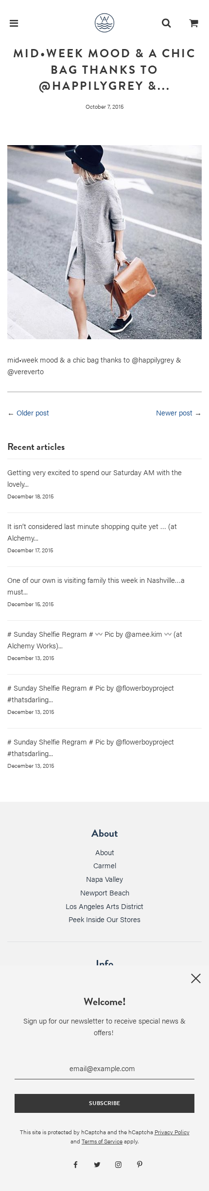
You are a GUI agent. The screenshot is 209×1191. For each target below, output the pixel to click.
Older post (33, 412)
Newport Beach (104, 892)
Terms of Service (102, 1141)
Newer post (174, 412)
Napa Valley (104, 879)
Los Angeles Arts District (104, 906)
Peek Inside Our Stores (104, 919)
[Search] (166, 23)
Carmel (104, 865)
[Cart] (194, 23)
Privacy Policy (172, 1131)
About (104, 852)
